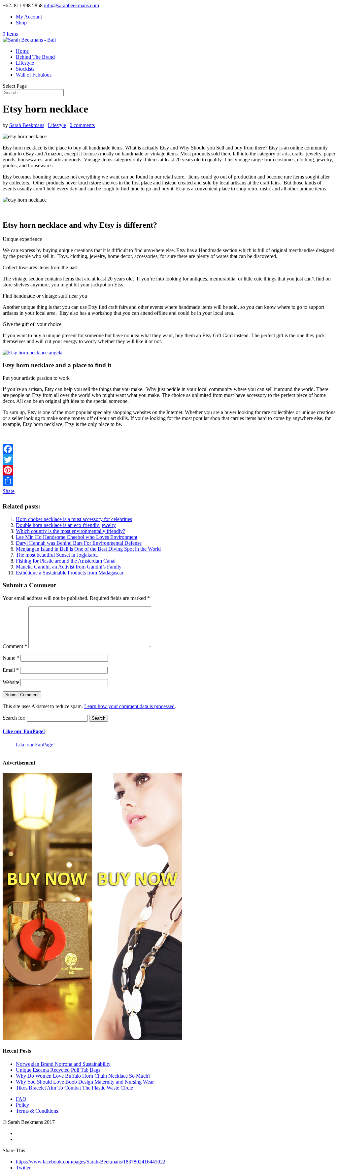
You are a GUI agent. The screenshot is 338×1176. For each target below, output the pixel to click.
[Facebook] (169, 449)
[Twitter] (169, 459)
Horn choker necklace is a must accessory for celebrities (74, 519)
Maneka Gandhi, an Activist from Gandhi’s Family (68, 567)
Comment (15, 646)
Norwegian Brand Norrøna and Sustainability (63, 1064)
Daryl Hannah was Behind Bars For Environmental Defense (79, 543)
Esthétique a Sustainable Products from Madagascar (69, 572)
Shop (21, 22)
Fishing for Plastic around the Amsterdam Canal (66, 561)
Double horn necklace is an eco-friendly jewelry (66, 525)
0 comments (82, 125)
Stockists (25, 69)
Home (22, 51)
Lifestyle (25, 63)
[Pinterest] (169, 470)
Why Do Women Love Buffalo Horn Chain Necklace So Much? (83, 1076)
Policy (22, 1105)
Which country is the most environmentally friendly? (70, 531)
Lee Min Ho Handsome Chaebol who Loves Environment (76, 537)
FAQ (21, 1099)
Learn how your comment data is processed (129, 706)
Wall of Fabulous (33, 75)
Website (11, 682)
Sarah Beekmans (26, 125)
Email (11, 670)
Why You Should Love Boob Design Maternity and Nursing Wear (85, 1082)
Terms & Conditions (37, 1111)
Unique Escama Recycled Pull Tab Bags (58, 1070)
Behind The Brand (35, 57)
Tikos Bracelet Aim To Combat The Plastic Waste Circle (74, 1088)
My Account (29, 16)
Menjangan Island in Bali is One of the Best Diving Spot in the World (88, 549)
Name (11, 658)
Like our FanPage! (24, 731)
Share (9, 491)
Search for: (14, 718)
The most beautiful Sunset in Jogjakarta (57, 555)
